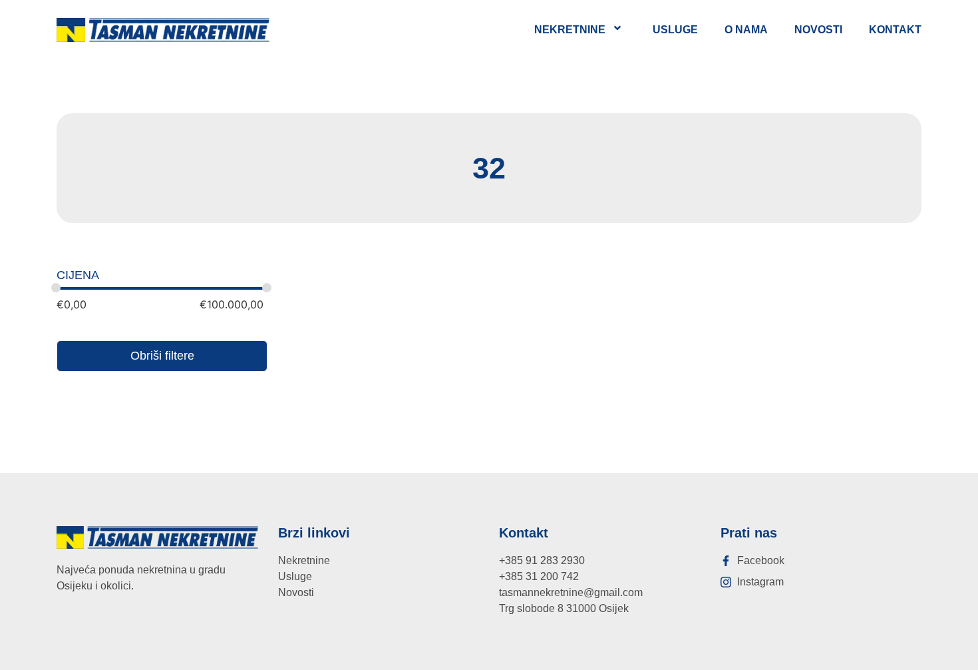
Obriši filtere (162, 355)
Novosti (818, 29)
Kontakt (895, 29)
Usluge (675, 29)
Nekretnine (569, 29)
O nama (746, 29)
